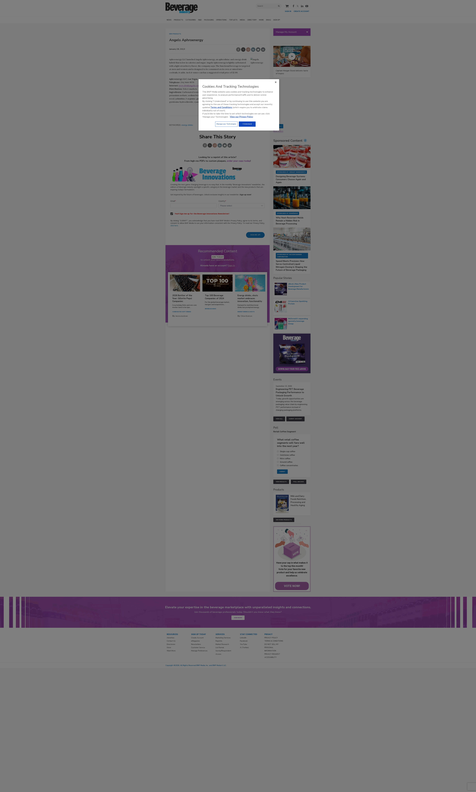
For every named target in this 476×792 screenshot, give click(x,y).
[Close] (275, 82)
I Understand (247, 124)
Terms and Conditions (221, 107)
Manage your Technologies (226, 124)
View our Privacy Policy (241, 116)
